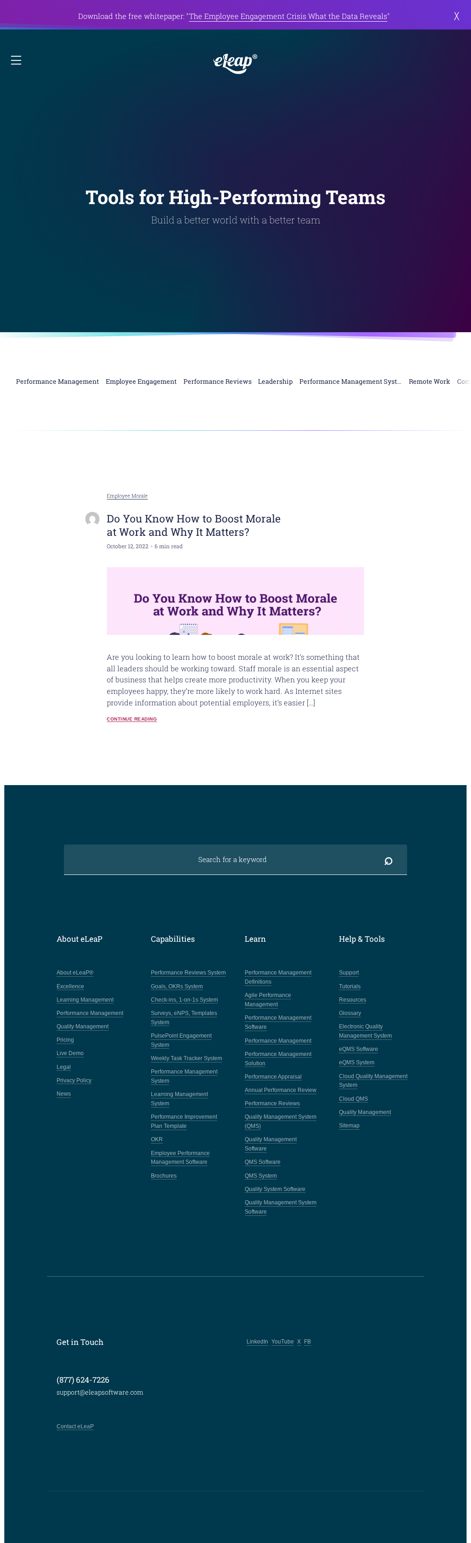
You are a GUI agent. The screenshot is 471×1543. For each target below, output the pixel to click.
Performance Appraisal (273, 1077)
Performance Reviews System (188, 972)
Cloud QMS (353, 1099)
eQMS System (356, 1062)
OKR (157, 1139)
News (64, 1094)
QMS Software (263, 1162)
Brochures (164, 1176)
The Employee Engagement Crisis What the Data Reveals (288, 16)
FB (307, 1341)
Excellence (70, 986)
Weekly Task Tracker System (186, 1058)
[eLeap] (235, 64)
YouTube (282, 1341)
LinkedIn (257, 1341)
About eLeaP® (75, 972)
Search (388, 859)
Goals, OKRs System (177, 986)
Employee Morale (127, 496)
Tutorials (350, 986)
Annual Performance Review (280, 1090)
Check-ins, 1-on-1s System (184, 1000)
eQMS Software (358, 1049)
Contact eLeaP (75, 1426)
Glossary (350, 1013)
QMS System (261, 1176)
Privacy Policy (74, 1080)
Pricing (65, 1040)
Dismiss (457, 16)
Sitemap (349, 1125)
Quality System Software (275, 1189)
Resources (352, 1000)
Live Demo (70, 1053)
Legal (64, 1067)
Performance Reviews (272, 1103)
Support (349, 972)
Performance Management (90, 1013)
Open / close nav (17, 61)
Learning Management (85, 1000)
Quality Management (83, 1026)
